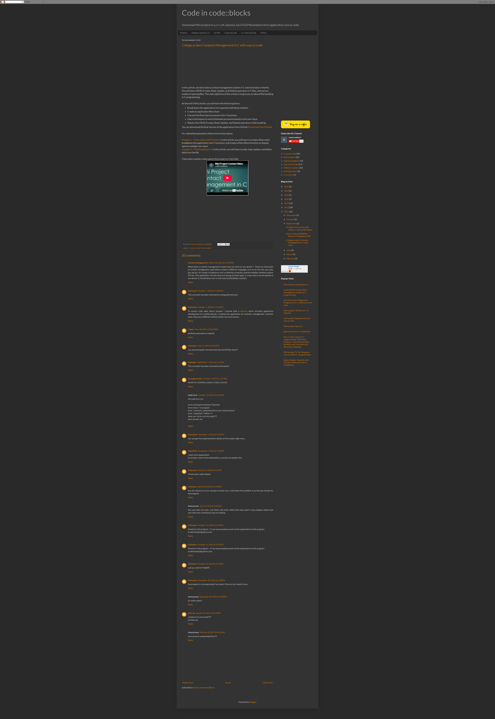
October (290, 219)
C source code (194, 248)
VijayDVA (192, 451)
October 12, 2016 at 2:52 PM (210, 525)
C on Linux (288, 174)
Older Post (268, 682)
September (292, 223)
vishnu (191, 329)
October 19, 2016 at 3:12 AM (211, 563)
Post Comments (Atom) (204, 687)
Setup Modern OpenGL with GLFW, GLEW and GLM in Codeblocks (296, 362)
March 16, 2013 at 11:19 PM (221, 262)
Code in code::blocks (216, 12)
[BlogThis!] (221, 244)
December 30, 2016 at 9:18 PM (213, 596)
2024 (286, 191)
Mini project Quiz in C (293, 326)
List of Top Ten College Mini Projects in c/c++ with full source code (298, 302)
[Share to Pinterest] (228, 244)
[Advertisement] (227, 68)
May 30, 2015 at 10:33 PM (206, 329)
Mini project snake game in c (296, 284)
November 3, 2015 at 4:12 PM (211, 434)
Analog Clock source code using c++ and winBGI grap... (299, 228)
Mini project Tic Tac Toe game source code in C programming (297, 353)
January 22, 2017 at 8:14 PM (208, 613)
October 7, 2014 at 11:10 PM (210, 307)
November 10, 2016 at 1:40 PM (211, 580)
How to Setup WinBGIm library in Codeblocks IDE (298, 234)
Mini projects (206, 248)
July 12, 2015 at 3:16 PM (209, 345)
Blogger (252, 702)
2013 (286, 203)
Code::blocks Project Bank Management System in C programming (295, 292)
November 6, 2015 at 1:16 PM (211, 451)
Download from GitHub (260, 127)
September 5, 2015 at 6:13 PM (210, 362)
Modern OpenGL (291, 167)
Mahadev (192, 362)
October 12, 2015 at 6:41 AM (211, 395)
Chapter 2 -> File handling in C (197, 149)
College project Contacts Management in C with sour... (297, 242)
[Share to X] (223, 244)
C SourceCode (230, 32)
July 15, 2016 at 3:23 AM (211, 506)
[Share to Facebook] (226, 244)
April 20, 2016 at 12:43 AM (210, 486)
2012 (286, 207)
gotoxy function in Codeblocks (297, 331)
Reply (190, 282)
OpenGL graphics (291, 160)
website (243, 311)
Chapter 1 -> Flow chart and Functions (201, 139)
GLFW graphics (290, 171)
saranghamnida (195, 378)
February (291, 258)
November (291, 215)
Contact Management (198, 262)
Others (263, 32)
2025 (286, 186)
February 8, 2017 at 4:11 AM (212, 632)
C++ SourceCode (248, 32)
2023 (286, 195)
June (289, 250)
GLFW (217, 32)
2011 (286, 211)
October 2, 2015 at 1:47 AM (215, 378)
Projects (183, 32)
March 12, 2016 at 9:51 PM (210, 470)
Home (228, 682)
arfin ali (191, 613)
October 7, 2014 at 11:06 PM (210, 290)
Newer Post (187, 682)
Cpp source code (291, 164)
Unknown (192, 290)
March (290, 254)
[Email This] (218, 244)
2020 (286, 199)
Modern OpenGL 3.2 (201, 32)
